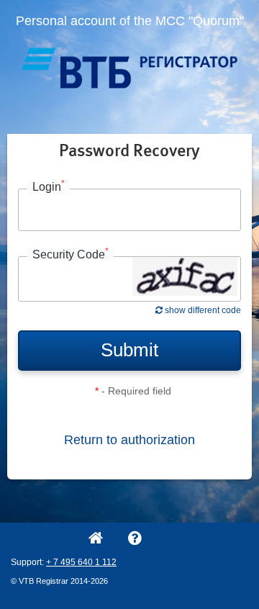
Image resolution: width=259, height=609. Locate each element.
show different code (202, 310)
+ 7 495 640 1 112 (81, 562)
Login (48, 187)
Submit (129, 350)
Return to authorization (129, 440)
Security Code (70, 255)
